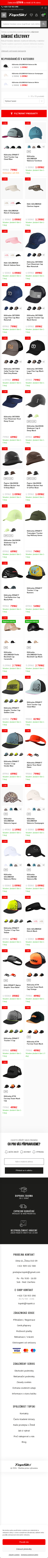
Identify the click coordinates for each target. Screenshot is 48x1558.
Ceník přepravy (24, 1325)
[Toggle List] (41, 101)
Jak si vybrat (24, 1430)
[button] (31, 15)
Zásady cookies (14, 1555)
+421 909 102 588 (26, 1265)
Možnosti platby (24, 1331)
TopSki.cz (4, 32)
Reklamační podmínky (24, 1376)
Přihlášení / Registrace (24, 1319)
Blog (24, 1441)
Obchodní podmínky (24, 1370)
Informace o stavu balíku (24, 1393)
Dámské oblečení (24, 32)
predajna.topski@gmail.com (26, 1272)
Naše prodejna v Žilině (24, 1424)
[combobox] (21, 101)
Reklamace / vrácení (24, 1336)
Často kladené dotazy (24, 1419)
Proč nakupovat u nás (24, 1436)
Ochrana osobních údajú (29, 1555)
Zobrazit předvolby (24, 1549)
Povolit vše (24, 1542)
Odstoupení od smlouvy (24, 1342)
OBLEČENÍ (13, 32)
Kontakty (24, 1413)
